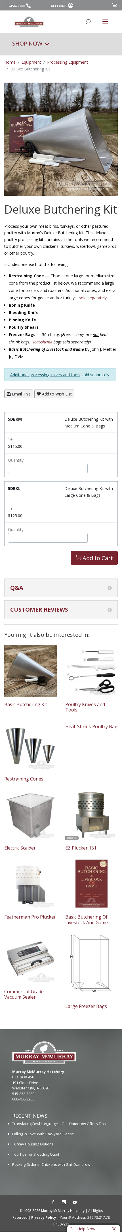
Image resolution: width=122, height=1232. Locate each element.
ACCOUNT (59, 6)
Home (10, 62)
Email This (21, 394)
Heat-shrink (41, 342)
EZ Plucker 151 (80, 848)
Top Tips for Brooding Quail (35, 1154)
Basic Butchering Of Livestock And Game (86, 919)
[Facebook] (53, 1202)
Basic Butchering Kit (25, 704)
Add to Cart (94, 558)
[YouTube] (75, 1202)
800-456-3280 (14, 6)
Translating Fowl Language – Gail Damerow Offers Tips (59, 1123)
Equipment (31, 62)
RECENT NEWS (29, 1115)
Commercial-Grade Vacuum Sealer (24, 994)
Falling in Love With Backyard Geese (43, 1133)
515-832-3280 (23, 1093)
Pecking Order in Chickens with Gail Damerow (51, 1164)
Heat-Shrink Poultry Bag (91, 726)
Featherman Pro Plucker (30, 917)
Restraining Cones (23, 779)
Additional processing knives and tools (45, 374)
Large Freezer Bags (86, 1006)
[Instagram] (64, 1202)
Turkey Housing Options (33, 1144)
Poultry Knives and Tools (85, 707)
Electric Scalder (20, 848)
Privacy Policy (43, 1217)
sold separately (93, 297)
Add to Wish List (56, 394)
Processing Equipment (67, 62)
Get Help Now (82, 1228)
